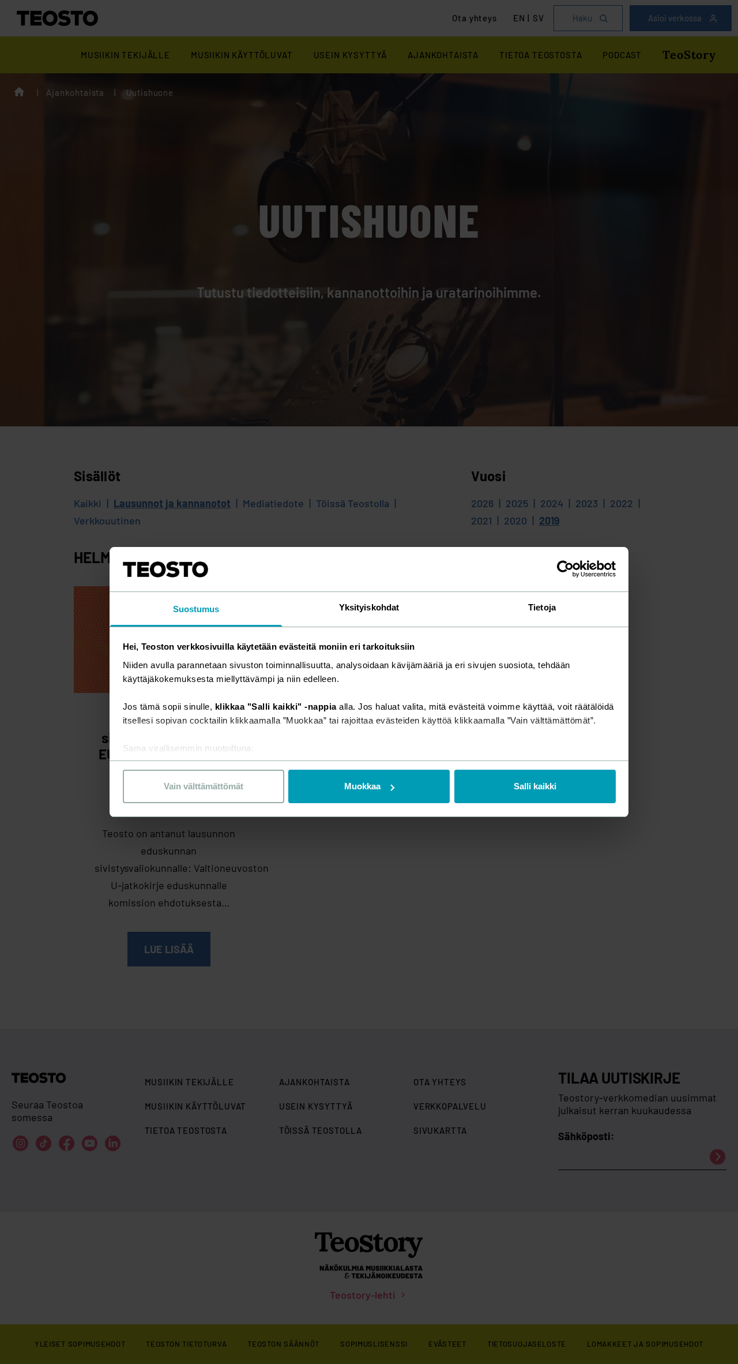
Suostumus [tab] (196, 609)
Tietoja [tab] (542, 607)
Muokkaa (362, 786)
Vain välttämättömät (203, 786)
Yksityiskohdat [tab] (369, 607)
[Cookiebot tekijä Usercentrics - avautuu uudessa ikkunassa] (565, 569)
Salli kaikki (535, 786)
